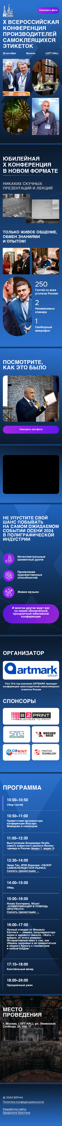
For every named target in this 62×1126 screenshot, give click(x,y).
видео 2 (48, 848)
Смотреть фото (48, 10)
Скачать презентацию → (23, 871)
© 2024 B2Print (13, 1097)
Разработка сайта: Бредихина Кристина (16, 1110)
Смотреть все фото (31, 429)
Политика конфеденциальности (23, 1102)
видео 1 (37, 848)
